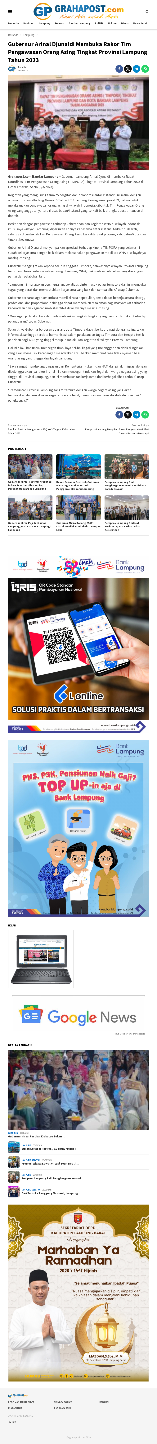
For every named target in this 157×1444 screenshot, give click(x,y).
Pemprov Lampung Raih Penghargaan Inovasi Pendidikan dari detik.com (125, 485)
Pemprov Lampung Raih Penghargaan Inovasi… (52, 1178)
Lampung (13, 1133)
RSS (14, 1422)
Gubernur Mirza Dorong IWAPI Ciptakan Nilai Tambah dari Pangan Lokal (78, 526)
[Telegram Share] (136, 69)
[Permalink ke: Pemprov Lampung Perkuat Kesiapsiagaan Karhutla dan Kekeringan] (127, 507)
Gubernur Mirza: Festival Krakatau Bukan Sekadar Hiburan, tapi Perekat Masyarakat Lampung (30, 485)
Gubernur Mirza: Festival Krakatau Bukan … (36, 1136)
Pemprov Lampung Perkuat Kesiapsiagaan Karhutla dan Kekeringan (122, 526)
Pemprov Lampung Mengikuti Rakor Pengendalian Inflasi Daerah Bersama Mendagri (117, 429)
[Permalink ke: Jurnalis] (12, 68)
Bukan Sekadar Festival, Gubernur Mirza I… (49, 1149)
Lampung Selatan (30, 1160)
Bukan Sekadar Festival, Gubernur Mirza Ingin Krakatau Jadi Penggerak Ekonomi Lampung (77, 485)
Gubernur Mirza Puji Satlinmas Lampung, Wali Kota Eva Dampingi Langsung (29, 526)
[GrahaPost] (78, 11)
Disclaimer (15, 1408)
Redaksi (104, 1402)
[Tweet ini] (128, 69)
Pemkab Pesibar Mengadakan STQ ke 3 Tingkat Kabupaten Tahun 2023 (41, 429)
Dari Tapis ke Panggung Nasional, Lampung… (51, 1193)
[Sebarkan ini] (119, 69)
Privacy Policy (63, 1402)
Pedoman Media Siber (21, 1402)
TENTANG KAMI (62, 1408)
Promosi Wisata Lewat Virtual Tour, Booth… (50, 1163)
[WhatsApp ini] (145, 69)
